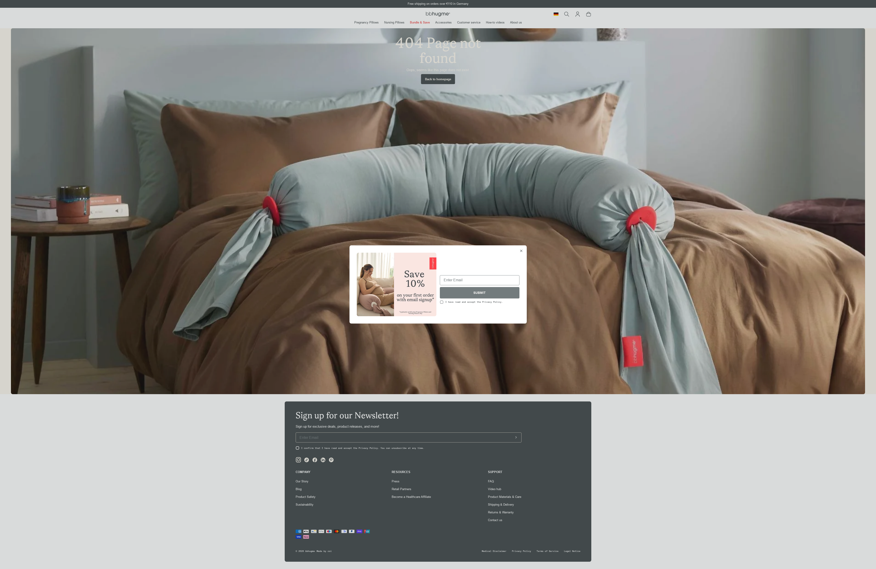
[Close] (521, 251)
